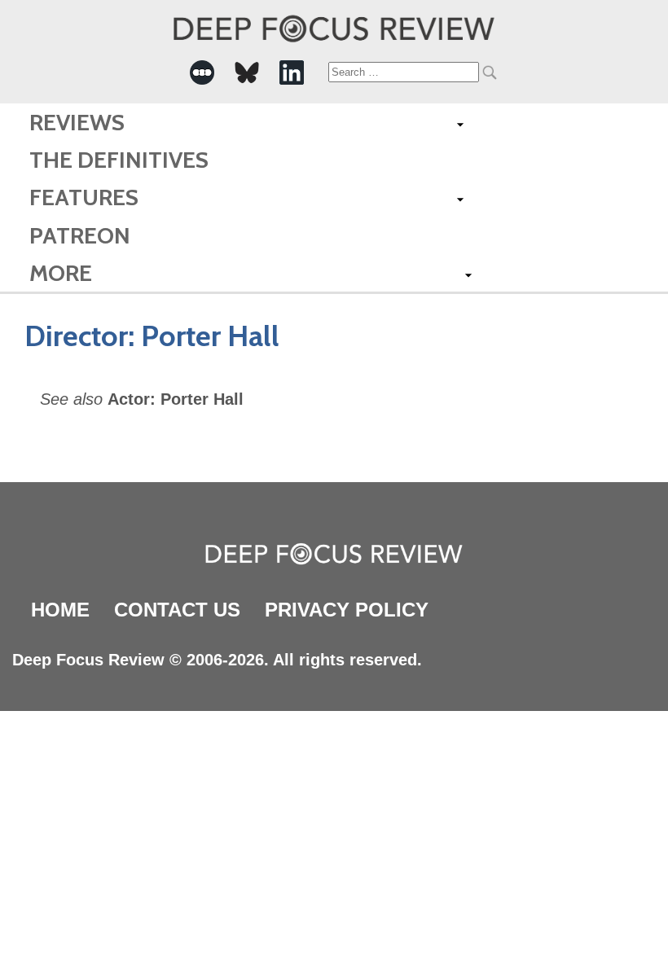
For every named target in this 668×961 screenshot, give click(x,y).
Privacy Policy (346, 610)
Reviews (77, 122)
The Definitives (119, 159)
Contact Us (177, 610)
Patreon (79, 235)
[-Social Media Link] (202, 72)
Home (60, 610)
